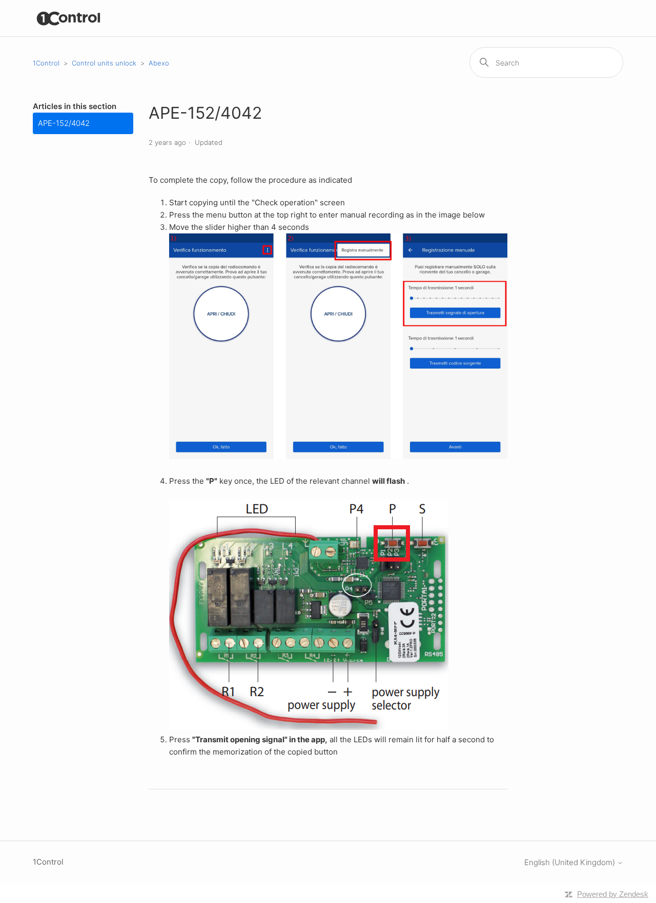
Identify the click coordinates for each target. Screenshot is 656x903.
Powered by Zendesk (612, 894)
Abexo (159, 63)
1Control (46, 63)
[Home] (69, 18)
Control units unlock (104, 63)
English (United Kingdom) (570, 862)
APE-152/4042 (64, 123)
